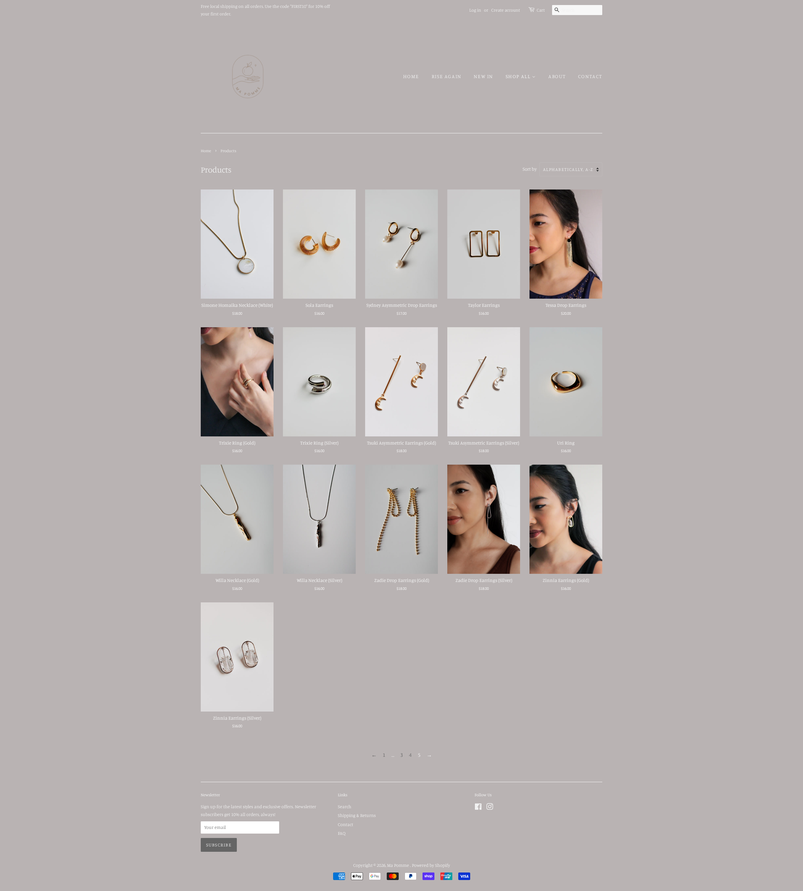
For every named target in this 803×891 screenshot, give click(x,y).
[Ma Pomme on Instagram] (489, 807)
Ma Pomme (398, 865)
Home (411, 76)
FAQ (341, 833)
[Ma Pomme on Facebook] (478, 807)
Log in (475, 10)
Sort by (530, 169)
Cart (541, 10)
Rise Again (446, 76)
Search (344, 806)
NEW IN (483, 76)
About (557, 76)
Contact (590, 76)
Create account (505, 10)
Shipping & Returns (357, 815)
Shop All (519, 76)
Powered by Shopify (431, 865)
